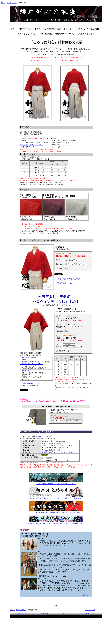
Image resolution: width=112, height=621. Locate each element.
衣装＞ (3, 3)
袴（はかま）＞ (12, 3)
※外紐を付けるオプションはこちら (31, 145)
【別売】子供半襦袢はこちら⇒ (31, 383)
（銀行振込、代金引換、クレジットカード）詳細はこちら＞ (60, 452)
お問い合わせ (90, 614)
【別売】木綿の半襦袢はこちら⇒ (69, 279)
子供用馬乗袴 (26, 371)
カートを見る (67, 614)
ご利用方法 (40, 436)
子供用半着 (25, 357)
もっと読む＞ (85, 595)
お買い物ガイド (45, 614)
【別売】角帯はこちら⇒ (65, 283)
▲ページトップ (90, 610)
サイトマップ (21, 614)
